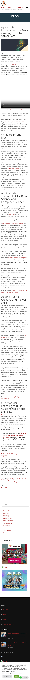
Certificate (5, 612)
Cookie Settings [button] (7, 676)
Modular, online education (8, 415)
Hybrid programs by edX (14, 110)
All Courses (5, 609)
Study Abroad (7, 530)
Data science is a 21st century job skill (12, 223)
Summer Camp (7, 533)
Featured (6, 511)
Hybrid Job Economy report (20, 65)
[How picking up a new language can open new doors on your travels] (3, 634)
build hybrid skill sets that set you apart (15, 121)
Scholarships (6, 525)
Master (4, 619)
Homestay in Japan (7, 617)
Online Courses (7, 523)
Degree (4, 614)
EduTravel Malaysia (12, 8)
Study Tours (5, 622)
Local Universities (8, 520)
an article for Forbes (13, 168)
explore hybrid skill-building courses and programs (14, 435)
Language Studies (8, 518)
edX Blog (14, 482)
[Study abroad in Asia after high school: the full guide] (3, 644)
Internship (6, 515)
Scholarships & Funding (8, 624)
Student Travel (7, 528)
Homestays (6, 513)
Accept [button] (16, 676)
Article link (4, 487)
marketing (12, 214)
